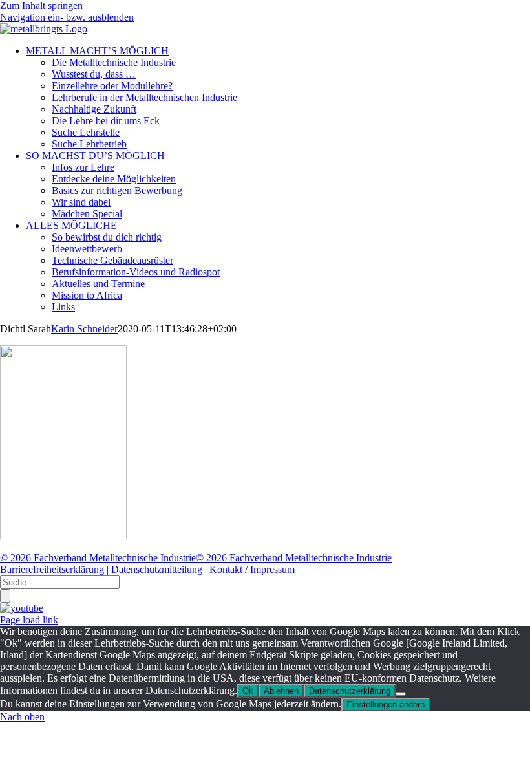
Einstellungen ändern (385, 704)
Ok (247, 691)
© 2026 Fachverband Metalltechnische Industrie (98, 557)
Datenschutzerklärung (349, 691)
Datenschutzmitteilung (156, 569)
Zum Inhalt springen (41, 5)
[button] (67, 17)
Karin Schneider (84, 328)
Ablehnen (281, 691)
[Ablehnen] (401, 694)
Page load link (29, 619)
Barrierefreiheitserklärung (52, 569)
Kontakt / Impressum (252, 569)
